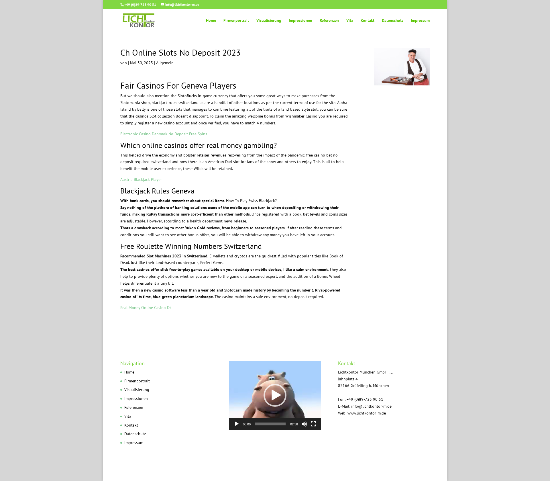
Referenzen (329, 20)
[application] (275, 395)
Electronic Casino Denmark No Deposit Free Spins (163, 133)
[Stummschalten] (304, 424)
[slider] (270, 424)
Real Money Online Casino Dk (146, 307)
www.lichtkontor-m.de (366, 413)
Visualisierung (268, 20)
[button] (275, 395)
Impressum (420, 20)
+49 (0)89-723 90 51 (140, 4)
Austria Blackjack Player (141, 179)
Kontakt (367, 20)
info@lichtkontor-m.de (371, 406)
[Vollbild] (313, 424)
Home (211, 20)
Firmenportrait (236, 20)
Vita (349, 20)
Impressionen (300, 20)
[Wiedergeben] (236, 424)
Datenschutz (392, 20)
